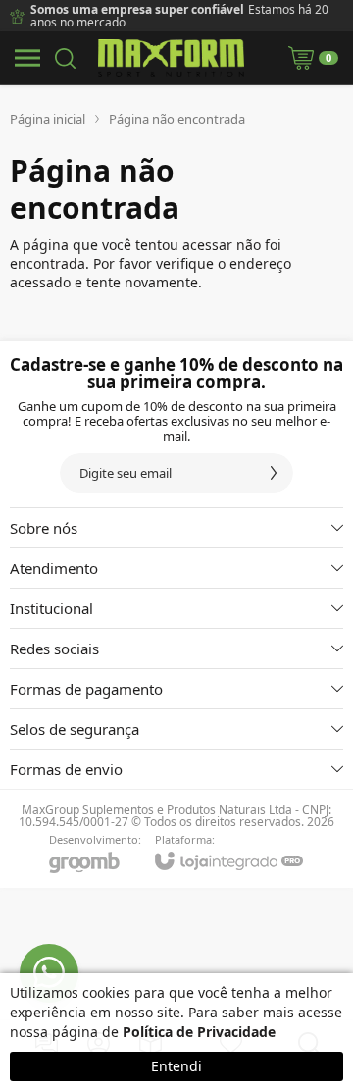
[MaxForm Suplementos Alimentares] (171, 58)
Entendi (176, 1066)
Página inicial (47, 119)
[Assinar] (273, 473)
